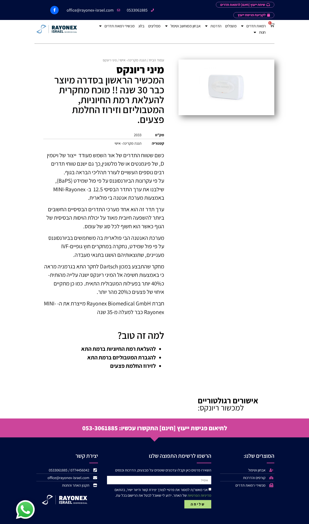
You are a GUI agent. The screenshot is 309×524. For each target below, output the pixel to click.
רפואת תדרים (256, 25)
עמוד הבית (156, 60)
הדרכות (215, 25)
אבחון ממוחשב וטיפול (185, 25)
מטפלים (231, 25)
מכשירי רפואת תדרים (119, 25)
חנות (262, 32)
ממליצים (154, 25)
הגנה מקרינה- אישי (132, 60)
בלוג (141, 25)
